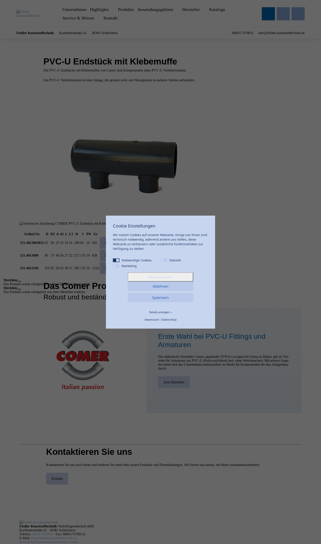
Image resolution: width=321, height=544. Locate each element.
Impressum (152, 319)
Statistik (175, 260)
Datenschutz (169, 319)
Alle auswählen (160, 277)
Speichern (160, 297)
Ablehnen (160, 286)
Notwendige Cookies (137, 260)
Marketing (129, 266)
